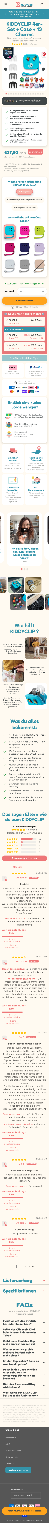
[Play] (24, 530)
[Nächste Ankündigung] (44, 14)
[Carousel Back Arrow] (5, 69)
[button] (6, 4)
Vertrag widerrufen (18, 1470)
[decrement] (21, 291)
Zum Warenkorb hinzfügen (24, 358)
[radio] (24, 321)
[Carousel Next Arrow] (43, 69)
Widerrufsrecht (13, 1450)
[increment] (43, 291)
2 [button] (21, 1266)
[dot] (6, 93)
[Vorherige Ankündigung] (5, 14)
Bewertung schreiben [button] (24, 858)
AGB (7, 1444)
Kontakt (9, 1463)
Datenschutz (11, 1457)
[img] (19, 873)
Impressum (10, 1437)
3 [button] (25, 1266)
